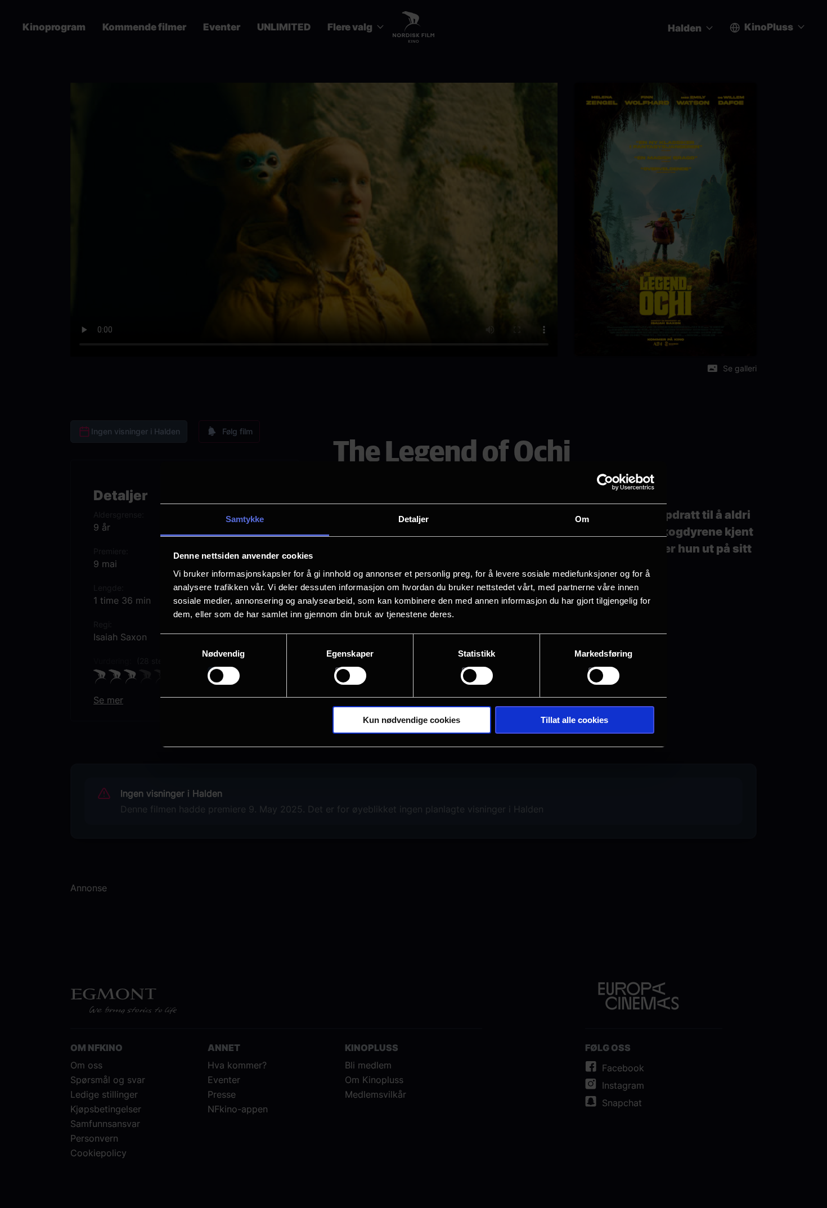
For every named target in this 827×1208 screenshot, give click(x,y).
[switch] (350, 676)
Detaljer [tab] (413, 518)
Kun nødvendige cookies (411, 720)
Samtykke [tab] (245, 518)
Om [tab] (582, 518)
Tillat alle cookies (574, 720)
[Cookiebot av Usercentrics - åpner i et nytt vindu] (605, 482)
